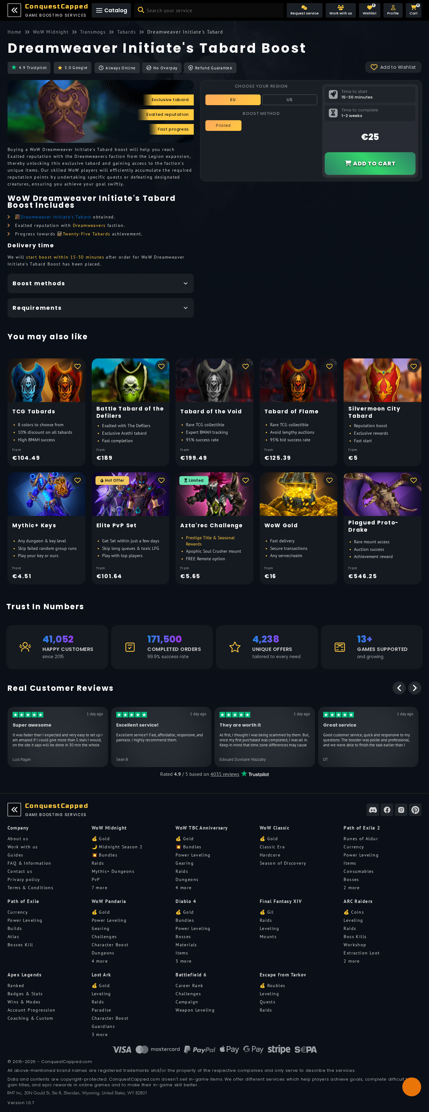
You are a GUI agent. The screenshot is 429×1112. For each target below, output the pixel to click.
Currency (354, 847)
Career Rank (189, 985)
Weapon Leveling (195, 1010)
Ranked (16, 985)
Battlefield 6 (191, 975)
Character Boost (110, 945)
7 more (99, 887)
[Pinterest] (415, 809)
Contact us (20, 871)
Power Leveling (193, 855)
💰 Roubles (272, 985)
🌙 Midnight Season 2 (117, 847)
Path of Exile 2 (362, 828)
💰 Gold (101, 838)
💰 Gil (267, 912)
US (290, 100)
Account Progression (32, 1010)
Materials (186, 945)
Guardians (103, 1026)
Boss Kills (355, 936)
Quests (267, 1002)
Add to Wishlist (398, 67)
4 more (184, 887)
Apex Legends (24, 975)
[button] (393, 10)
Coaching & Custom (30, 1018)
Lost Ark (101, 975)
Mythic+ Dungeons (113, 871)
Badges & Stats (25, 994)
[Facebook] (387, 809)
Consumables (359, 871)
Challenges (104, 936)
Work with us (23, 847)
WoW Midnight (109, 828)
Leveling (269, 928)
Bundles (185, 920)
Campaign (187, 1002)
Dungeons (187, 879)
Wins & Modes (24, 1002)
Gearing (185, 863)
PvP (96, 879)
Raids (98, 863)
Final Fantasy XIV (281, 901)
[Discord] (373, 809)
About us (18, 838)
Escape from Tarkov (283, 975)
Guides (15, 855)
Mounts (268, 936)
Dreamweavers (89, 225)
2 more (352, 887)
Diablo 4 (186, 901)
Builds (15, 928)
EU (233, 100)
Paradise (101, 1010)
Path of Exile (24, 901)
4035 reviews (224, 774)
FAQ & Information (30, 863)
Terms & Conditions (30, 887)
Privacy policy (24, 879)
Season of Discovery (283, 863)
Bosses (351, 879)
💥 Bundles (105, 855)
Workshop (355, 945)
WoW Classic (275, 828)
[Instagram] (401, 809)
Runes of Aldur (361, 838)
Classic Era (272, 847)
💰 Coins (354, 912)
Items (350, 863)
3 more (184, 961)
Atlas (13, 936)
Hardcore (270, 855)
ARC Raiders (358, 901)
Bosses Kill (20, 945)
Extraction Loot (362, 953)
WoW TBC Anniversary (202, 828)
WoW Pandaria (109, 901)
